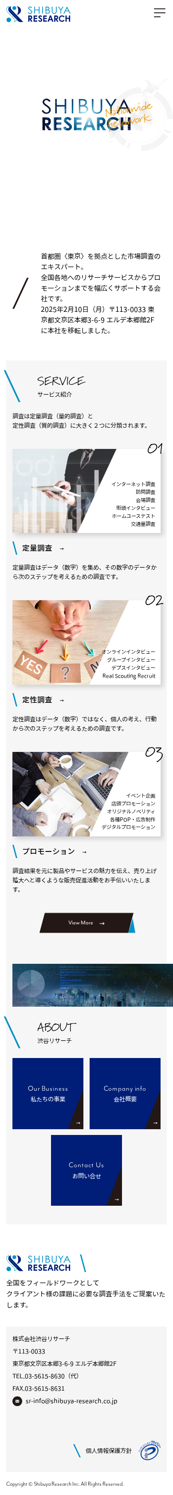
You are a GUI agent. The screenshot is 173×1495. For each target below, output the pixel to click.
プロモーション (48, 851)
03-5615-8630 (45, 1376)
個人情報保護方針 (109, 1451)
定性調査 (37, 699)
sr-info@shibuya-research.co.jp (71, 1401)
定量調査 (37, 548)
